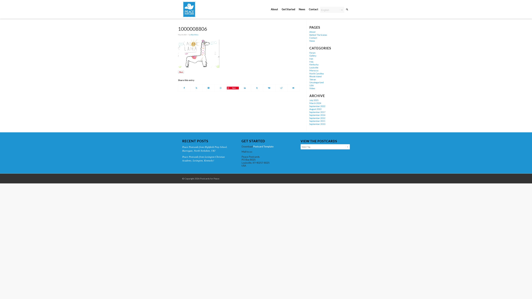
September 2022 (317, 106)
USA (311, 85)
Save (234, 88)
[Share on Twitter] (196, 87)
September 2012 (317, 118)
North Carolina (316, 73)
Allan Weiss (194, 35)
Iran (311, 58)
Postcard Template (263, 146)
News (312, 40)
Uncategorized (316, 82)
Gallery (312, 55)
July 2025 (314, 100)
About (312, 31)
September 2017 (317, 112)
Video (312, 88)
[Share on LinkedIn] (245, 87)
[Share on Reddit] (281, 87)
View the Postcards (319, 141)
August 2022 (315, 109)
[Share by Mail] (293, 87)
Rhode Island (315, 76)
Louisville (313, 67)
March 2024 (315, 103)
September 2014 (317, 115)
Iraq (311, 61)
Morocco (313, 70)
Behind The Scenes (318, 34)
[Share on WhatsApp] (221, 87)
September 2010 (317, 124)
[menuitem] (274, 7)
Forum (312, 52)
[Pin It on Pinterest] (181, 72)
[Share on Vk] (269, 87)
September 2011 (317, 121)
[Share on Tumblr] (257, 87)
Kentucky (314, 64)
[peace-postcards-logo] (189, 9)
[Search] (347, 9)
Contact (313, 37)
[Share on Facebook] (184, 87)
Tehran (312, 79)
